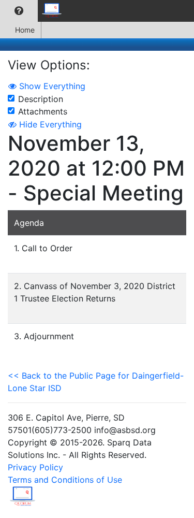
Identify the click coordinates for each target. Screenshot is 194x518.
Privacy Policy (35, 467)
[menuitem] (19, 11)
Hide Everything (49, 124)
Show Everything (51, 86)
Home (25, 29)
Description (40, 99)
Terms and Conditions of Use (65, 479)
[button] (19, 11)
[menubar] (34, 11)
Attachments (42, 111)
